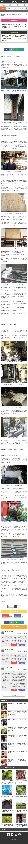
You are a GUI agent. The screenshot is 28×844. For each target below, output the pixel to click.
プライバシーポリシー (19, 837)
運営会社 (6, 837)
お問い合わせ (14, 839)
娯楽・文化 (21, 8)
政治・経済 (9, 8)
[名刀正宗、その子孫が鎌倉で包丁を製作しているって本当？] (21, 49)
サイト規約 (12, 837)
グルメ (15, 8)
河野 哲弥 (25, 52)
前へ (9, 606)
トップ (3, 8)
